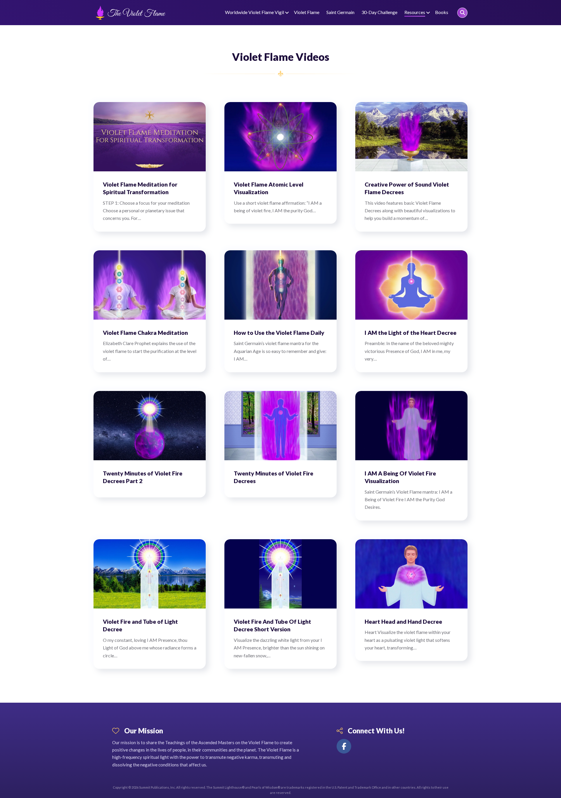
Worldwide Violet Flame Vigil (254, 12)
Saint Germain (340, 12)
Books (441, 12)
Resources (414, 12)
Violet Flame (306, 12)
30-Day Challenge (379, 12)
